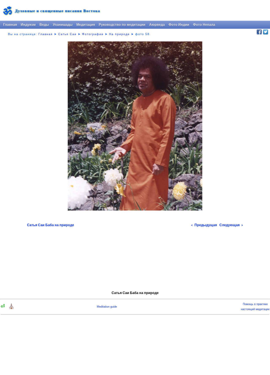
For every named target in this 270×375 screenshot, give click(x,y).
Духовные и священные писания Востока (57, 10)
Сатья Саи (67, 34)
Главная (10, 24)
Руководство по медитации (122, 24)
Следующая (231, 225)
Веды (44, 24)
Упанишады (63, 24)
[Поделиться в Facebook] (259, 31)
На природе (119, 34)
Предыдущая (204, 225)
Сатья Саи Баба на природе (50, 225)
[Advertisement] (135, 257)
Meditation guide (107, 306)
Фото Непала (204, 24)
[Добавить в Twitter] (265, 31)
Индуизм (28, 24)
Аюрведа (157, 24)
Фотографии (93, 34)
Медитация (85, 24)
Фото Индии (179, 24)
